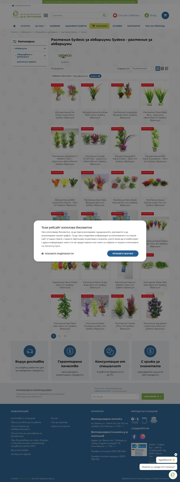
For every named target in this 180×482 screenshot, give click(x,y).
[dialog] (90, 241)
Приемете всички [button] (122, 253)
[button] (57, 253)
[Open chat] (173, 475)
